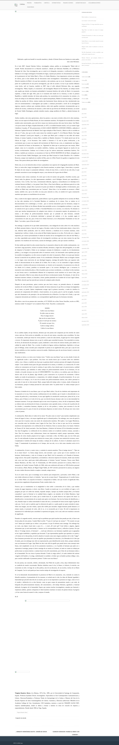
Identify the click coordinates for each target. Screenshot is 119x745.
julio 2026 (84, 113)
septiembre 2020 (85, 248)
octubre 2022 (85, 204)
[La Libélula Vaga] (20, 5)
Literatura (84, 87)
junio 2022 (84, 219)
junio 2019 (84, 303)
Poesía (29, 2)
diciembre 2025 (85, 121)
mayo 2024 (84, 135)
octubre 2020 (85, 244)
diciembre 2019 (85, 281)
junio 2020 (84, 259)
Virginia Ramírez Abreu (22, 712)
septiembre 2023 (85, 164)
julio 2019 (84, 299)
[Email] (77, 718)
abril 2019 (84, 310)
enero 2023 (84, 193)
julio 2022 (84, 215)
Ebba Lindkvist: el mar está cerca (89, 17)
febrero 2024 (84, 146)
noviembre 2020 (85, 241)
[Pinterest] (71, 718)
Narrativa (37, 2)
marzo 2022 (84, 222)
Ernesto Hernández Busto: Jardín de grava (31, 731)
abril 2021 (84, 230)
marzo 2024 (84, 142)
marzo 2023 (84, 186)
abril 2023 (84, 182)
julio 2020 (84, 255)
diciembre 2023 (85, 153)
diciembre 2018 (85, 321)
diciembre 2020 (85, 237)
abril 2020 (84, 266)
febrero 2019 (84, 317)
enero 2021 (84, 233)
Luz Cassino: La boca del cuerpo (89, 20)
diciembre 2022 (85, 197)
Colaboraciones (94, 2)
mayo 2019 (84, 306)
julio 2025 (84, 128)
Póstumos (84, 98)
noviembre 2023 (85, 157)
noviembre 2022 (85, 201)
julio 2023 (84, 172)
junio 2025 (84, 131)
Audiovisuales (81, 2)
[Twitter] (68, 718)
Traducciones (68, 2)
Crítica (46, 2)
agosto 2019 (84, 295)
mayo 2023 (84, 179)
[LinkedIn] (74, 718)
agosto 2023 (84, 168)
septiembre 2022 (85, 208)
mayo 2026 (84, 117)
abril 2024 (84, 139)
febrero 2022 (84, 226)
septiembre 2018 (85, 324)
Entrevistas (56, 2)
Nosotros (30, 7)
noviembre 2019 (85, 284)
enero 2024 (84, 150)
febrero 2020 (84, 273)
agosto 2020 (84, 252)
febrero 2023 (84, 190)
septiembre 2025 (85, 124)
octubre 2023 (85, 161)
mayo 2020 (84, 263)
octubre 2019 (85, 288)
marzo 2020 (84, 270)
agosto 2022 (84, 212)
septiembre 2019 (85, 292)
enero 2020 (84, 277)
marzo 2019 (84, 314)
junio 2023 (84, 175)
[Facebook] (64, 718)
